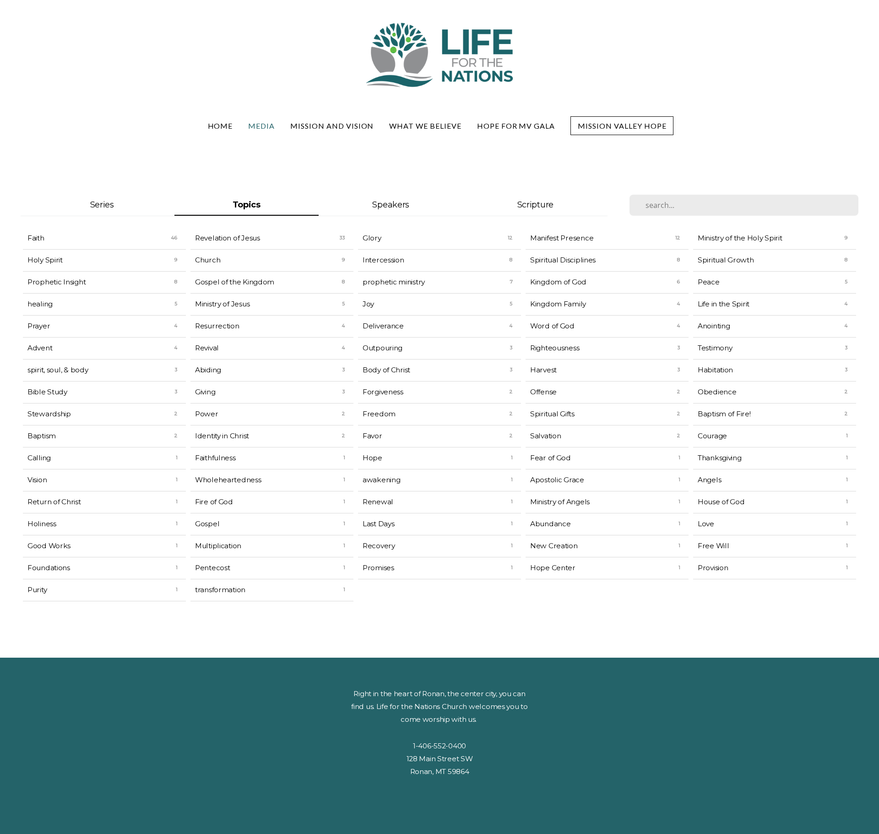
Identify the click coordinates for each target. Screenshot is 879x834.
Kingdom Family (558, 304)
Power (206, 413)
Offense (543, 391)
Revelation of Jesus (227, 238)
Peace (709, 282)
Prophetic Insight (56, 282)
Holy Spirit (45, 260)
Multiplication (218, 545)
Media (261, 125)
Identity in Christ (222, 435)
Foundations (48, 567)
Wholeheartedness (228, 479)
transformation (220, 589)
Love (706, 523)
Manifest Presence (561, 238)
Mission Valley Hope (622, 125)
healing (40, 304)
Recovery (379, 545)
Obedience (717, 391)
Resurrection (217, 326)
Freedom (379, 413)
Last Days (378, 523)
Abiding (208, 369)
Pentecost (212, 567)
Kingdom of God (558, 282)
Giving (205, 391)
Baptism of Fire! (724, 413)
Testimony (715, 347)
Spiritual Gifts (552, 413)
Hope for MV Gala (516, 125)
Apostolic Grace (557, 479)
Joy (368, 304)
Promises (378, 567)
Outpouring (382, 347)
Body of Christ (386, 369)
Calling (39, 457)
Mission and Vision (332, 125)
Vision (37, 479)
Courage (712, 435)
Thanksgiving (720, 457)
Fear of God (550, 457)
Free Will (713, 545)
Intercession (383, 260)
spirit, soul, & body (57, 369)
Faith (35, 238)
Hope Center (552, 567)
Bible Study (47, 391)
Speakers (390, 204)
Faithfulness (215, 457)
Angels (709, 479)
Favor (372, 435)
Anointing (714, 326)
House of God (721, 501)
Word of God (552, 326)
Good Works (49, 545)
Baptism (41, 435)
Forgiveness (383, 391)
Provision (713, 567)
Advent (39, 347)
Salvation (545, 435)
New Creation (554, 545)
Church (207, 260)
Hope (372, 457)
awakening (381, 479)
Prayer (38, 326)
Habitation (715, 369)
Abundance (550, 523)
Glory (372, 238)
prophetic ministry (394, 282)
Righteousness (554, 347)
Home (220, 125)
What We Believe (425, 125)
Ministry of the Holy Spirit (740, 238)
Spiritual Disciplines (563, 260)
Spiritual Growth (726, 260)
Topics (246, 204)
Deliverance (383, 326)
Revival (207, 347)
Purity (37, 589)
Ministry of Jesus (222, 304)
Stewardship (49, 413)
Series (102, 204)
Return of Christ (54, 501)
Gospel (207, 523)
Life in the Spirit (723, 304)
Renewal (378, 501)
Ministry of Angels (560, 501)
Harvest (543, 369)
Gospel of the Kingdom (234, 282)
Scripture (535, 204)
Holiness (41, 523)
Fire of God (214, 501)
